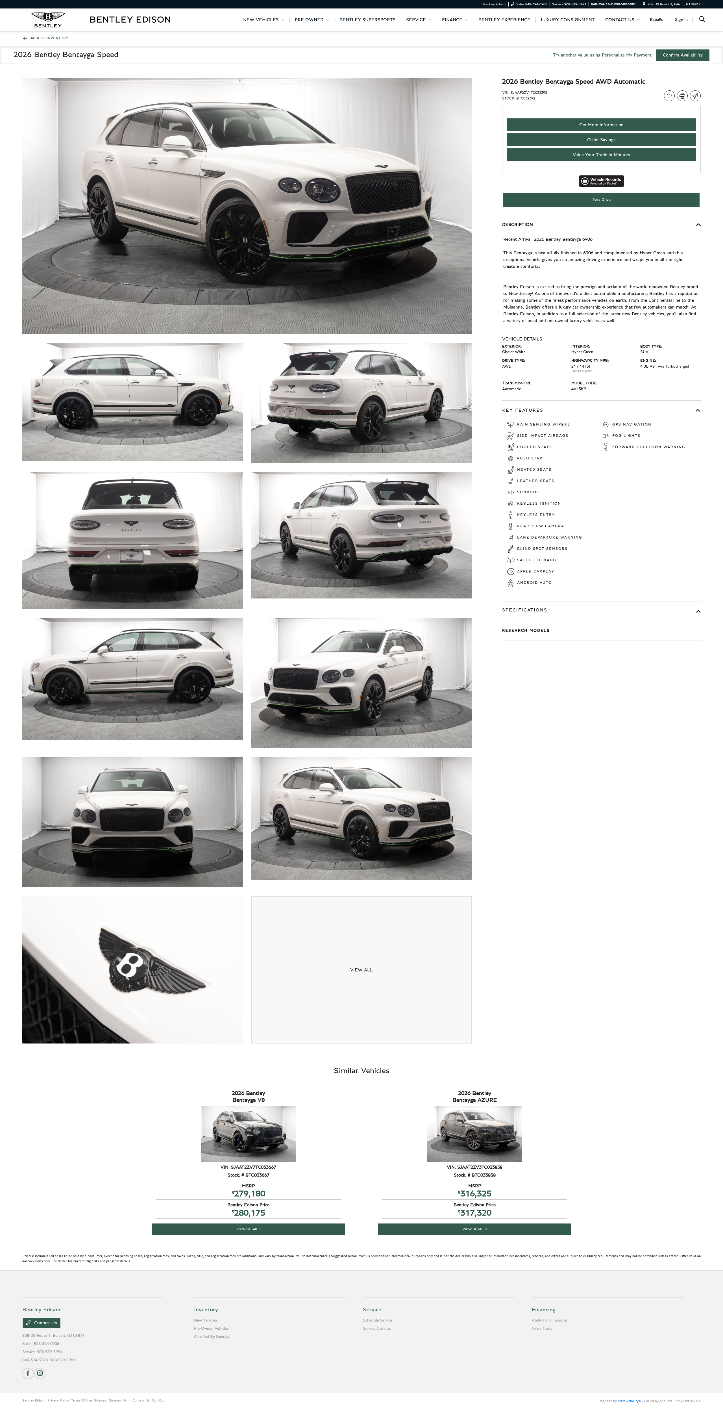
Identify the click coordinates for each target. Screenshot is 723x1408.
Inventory (206, 1309)
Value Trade (542, 1329)
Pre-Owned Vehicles (211, 1329)
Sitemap (100, 1400)
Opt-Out (158, 1400)
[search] (702, 19)
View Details (248, 1229)
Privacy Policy (58, 1400)
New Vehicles (205, 1320)
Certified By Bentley (212, 1337)
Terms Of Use (81, 1400)
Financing (544, 1309)
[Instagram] (39, 1373)
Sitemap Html (119, 1400)
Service (372, 1309)
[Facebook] (28, 1373)
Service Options (377, 1329)
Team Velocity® (629, 1401)
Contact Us (45, 1323)
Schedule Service (377, 1320)
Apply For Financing (549, 1320)
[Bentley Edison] (101, 19)
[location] (644, 4)
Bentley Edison (33, 1400)
